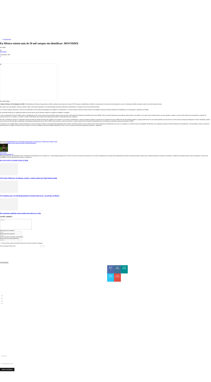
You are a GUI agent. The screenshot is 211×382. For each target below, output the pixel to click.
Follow (117, 265)
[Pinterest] (14, 58)
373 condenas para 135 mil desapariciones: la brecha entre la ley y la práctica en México (29, 196)
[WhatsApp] (20, 58)
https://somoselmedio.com (6, 154)
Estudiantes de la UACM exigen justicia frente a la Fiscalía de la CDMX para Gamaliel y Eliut (32, 141)
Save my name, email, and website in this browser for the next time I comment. (22, 243)
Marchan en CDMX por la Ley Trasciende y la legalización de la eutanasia (26, 320)
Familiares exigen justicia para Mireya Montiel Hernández (21, 143)
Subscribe (117, 274)
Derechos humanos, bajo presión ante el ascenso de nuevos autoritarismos (27, 314)
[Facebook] (2, 58)
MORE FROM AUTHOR (21, 160)
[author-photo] (4, 151)
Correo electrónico (5, 360)
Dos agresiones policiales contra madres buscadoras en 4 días (20, 213)
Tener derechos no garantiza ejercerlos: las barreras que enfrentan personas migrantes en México (35, 317)
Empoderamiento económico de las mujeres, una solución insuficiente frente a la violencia (33, 323)
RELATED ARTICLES (7, 160)
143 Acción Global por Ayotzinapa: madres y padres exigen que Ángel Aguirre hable (28, 178)
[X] (8, 58)
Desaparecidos (7, 39)
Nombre (2, 353)
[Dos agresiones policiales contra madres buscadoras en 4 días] (9, 210)
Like (111, 265)
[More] (26, 58)
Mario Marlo (3, 51)
